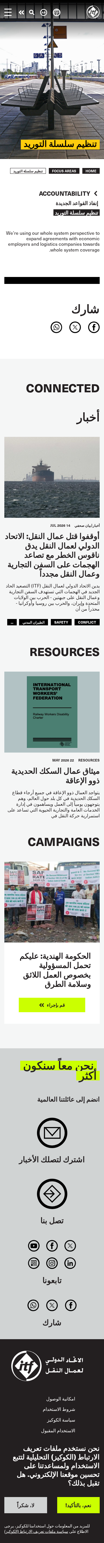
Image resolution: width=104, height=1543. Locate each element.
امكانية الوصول (60, 1398)
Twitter (70, 1246)
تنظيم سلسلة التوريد (76, 212)
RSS (33, 1263)
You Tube (33, 1246)
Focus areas (64, 171)
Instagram (52, 1263)
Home (91, 171)
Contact (52, 1197)
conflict (87, 622)
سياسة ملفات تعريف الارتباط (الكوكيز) (36, 1531)
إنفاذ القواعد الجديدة (77, 203)
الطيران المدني (33, 622)
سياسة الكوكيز (61, 1419)
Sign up (52, 1136)
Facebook (52, 1246)
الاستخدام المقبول (58, 1430)
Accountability (64, 193)
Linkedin (70, 1263)
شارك (85, 308)
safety (61, 622)
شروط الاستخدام (59, 1408)
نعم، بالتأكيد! (78, 1505)
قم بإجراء (21, 12)
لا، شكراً (25, 1505)
